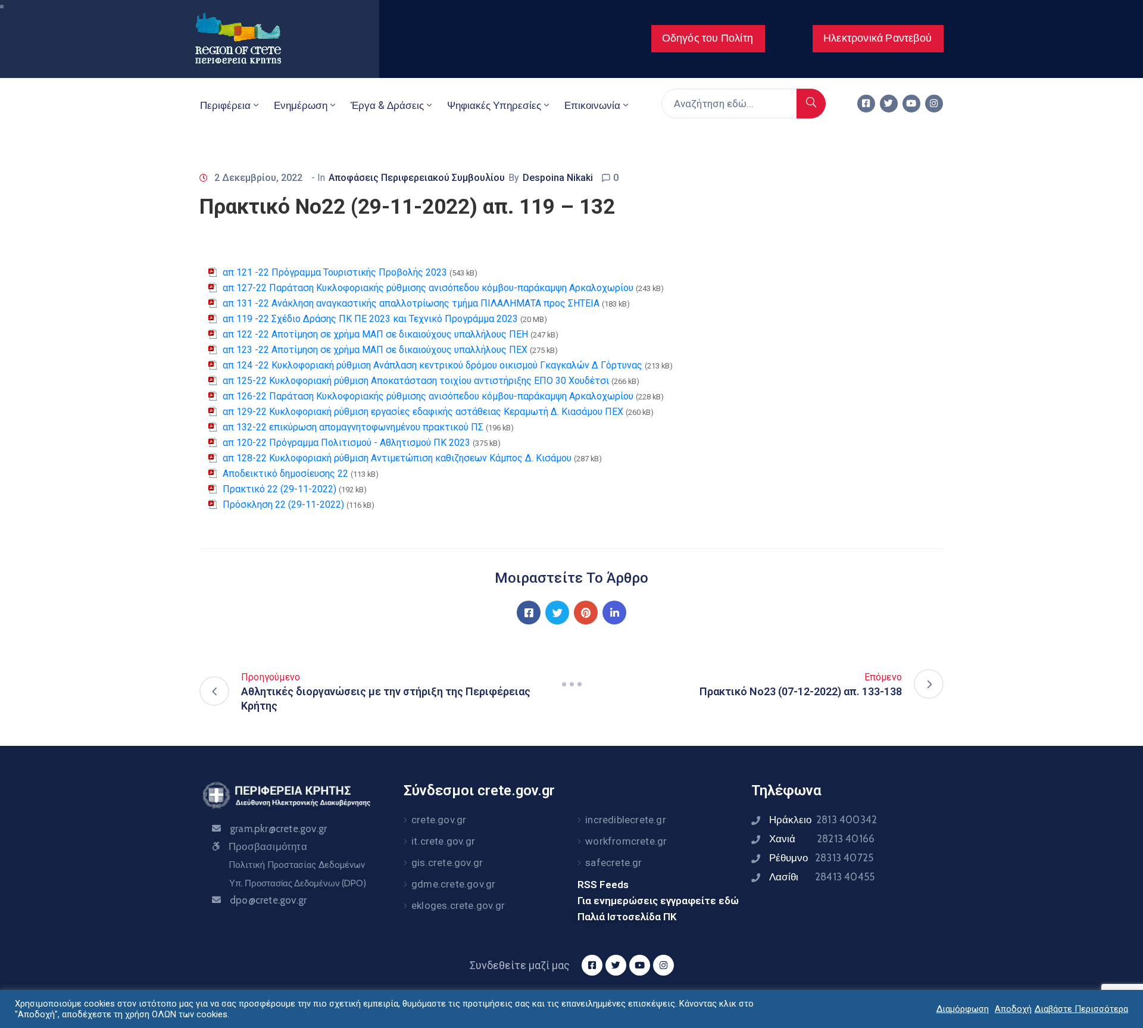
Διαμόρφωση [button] (962, 1009)
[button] (708, 38)
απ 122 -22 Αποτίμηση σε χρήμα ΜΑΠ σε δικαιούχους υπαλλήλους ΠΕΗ (375, 334)
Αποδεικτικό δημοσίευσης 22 (285, 473)
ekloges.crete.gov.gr (458, 905)
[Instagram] (934, 104)
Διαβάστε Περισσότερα (1081, 1009)
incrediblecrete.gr (625, 820)
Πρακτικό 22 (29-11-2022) (279, 489)
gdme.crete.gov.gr (453, 884)
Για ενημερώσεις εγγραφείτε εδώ (658, 901)
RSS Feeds (603, 884)
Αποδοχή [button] (1013, 1009)
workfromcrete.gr (626, 841)
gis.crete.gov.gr (447, 862)
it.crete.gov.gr (443, 841)
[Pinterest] (586, 612)
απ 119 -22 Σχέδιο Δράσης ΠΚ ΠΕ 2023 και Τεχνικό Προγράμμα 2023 (370, 318)
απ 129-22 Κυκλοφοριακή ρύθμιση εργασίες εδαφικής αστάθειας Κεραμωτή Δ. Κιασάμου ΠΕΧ (423, 411)
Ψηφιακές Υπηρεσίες (494, 105)
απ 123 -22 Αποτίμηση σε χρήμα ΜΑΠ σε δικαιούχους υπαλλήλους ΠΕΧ (375, 349)
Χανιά (822, 839)
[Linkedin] (614, 612)
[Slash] (571, 684)
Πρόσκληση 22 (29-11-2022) (283, 504)
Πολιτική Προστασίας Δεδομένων (297, 865)
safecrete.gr (613, 862)
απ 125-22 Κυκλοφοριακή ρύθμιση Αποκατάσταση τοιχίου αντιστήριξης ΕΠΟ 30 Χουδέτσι (416, 380)
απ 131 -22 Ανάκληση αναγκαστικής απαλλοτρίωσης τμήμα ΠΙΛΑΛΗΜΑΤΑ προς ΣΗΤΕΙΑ (411, 303)
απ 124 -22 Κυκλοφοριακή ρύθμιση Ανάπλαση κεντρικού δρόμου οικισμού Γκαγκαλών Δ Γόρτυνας (432, 365)
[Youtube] (911, 104)
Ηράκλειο (823, 820)
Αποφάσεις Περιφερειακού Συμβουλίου (417, 177)
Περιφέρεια (225, 105)
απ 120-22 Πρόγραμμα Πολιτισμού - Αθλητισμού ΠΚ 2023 (346, 442)
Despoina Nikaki (558, 177)
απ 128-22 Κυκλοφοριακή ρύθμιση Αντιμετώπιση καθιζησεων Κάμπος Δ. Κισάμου (397, 458)
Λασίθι (822, 877)
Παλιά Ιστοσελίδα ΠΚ (627, 917)
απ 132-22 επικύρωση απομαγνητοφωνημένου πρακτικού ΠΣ (353, 427)
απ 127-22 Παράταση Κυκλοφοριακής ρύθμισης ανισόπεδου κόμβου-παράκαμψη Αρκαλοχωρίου (428, 287)
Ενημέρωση (300, 105)
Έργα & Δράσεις (387, 105)
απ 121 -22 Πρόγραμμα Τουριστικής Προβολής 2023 (335, 272)
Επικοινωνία (592, 105)
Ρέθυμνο (821, 858)
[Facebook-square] (866, 104)
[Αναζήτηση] (811, 103)
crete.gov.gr (438, 820)
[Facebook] (529, 612)
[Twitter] (889, 104)
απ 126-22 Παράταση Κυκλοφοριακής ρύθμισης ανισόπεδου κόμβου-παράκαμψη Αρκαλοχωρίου (428, 396)
